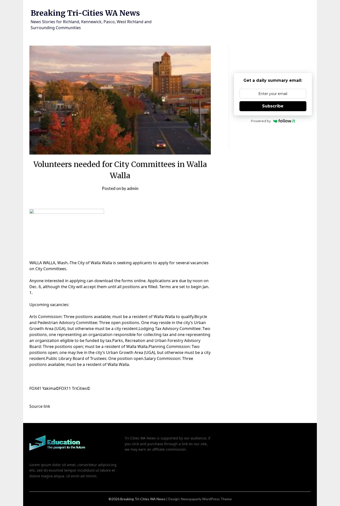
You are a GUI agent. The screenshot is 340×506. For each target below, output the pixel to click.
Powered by (261, 121)
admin (132, 188)
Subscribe (272, 106)
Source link (39, 406)
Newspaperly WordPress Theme (206, 499)
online (140, 280)
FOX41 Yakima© (44, 388)
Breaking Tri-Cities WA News (85, 13)
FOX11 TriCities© (74, 388)
